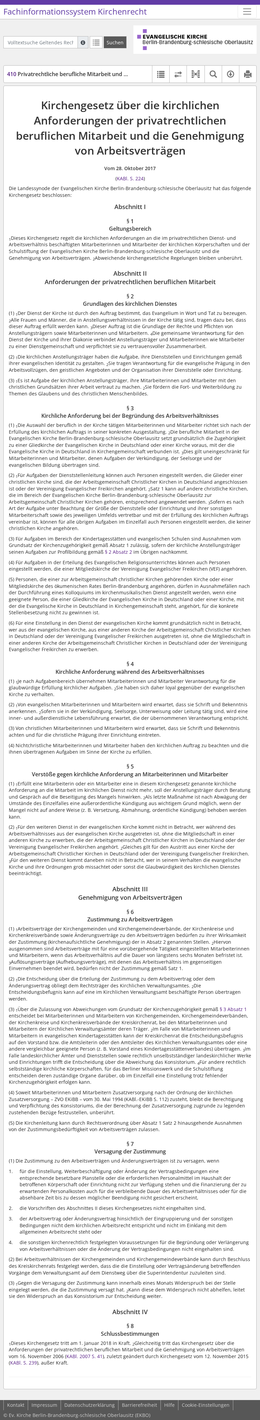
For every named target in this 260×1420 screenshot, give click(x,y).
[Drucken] (247, 74)
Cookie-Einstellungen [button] (206, 1405)
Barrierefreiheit (139, 1405)
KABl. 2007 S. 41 (84, 1356)
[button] (195, 74)
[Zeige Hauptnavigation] (247, 11)
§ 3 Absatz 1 (233, 1009)
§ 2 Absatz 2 (118, 552)
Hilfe (169, 1405)
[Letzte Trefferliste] (96, 42)
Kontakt (15, 1405)
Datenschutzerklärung (89, 1405)
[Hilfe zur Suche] (83, 42)
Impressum (44, 1405)
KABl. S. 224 (130, 178)
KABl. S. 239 (23, 1362)
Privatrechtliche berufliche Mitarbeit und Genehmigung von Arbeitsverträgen (111, 74)
